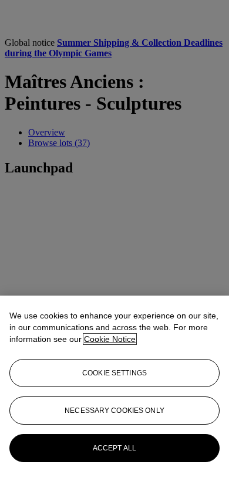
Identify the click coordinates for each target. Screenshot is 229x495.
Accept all (114, 448)
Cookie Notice (110, 339)
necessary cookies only (114, 410)
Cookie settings (114, 373)
